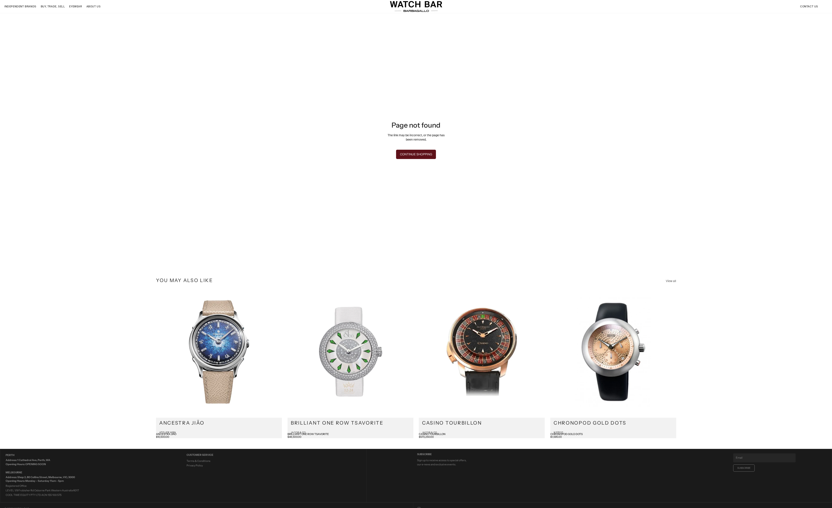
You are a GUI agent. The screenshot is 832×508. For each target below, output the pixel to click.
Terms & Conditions (198, 461)
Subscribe (744, 467)
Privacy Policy (195, 465)
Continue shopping (416, 154)
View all (671, 281)
